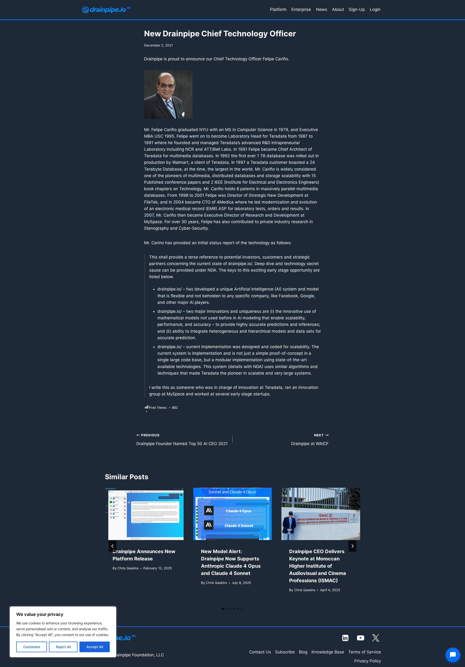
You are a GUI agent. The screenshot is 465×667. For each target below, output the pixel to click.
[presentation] (144, 514)
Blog (303, 652)
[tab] (223, 609)
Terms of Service (364, 652)
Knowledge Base (327, 652)
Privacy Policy (367, 661)
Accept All (94, 647)
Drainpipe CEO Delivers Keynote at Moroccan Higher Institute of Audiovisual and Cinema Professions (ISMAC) (317, 566)
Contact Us (260, 652)
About (338, 9)
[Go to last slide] (112, 546)
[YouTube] (360, 638)
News (321, 9)
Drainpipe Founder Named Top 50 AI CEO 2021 (182, 439)
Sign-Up (357, 9)
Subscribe (285, 652)
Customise (31, 647)
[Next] (352, 546)
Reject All (63, 647)
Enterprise (301, 9)
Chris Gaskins (128, 568)
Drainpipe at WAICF (310, 439)
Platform (278, 9)
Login (375, 9)
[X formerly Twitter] (376, 638)
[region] (63, 631)
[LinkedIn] (345, 638)
